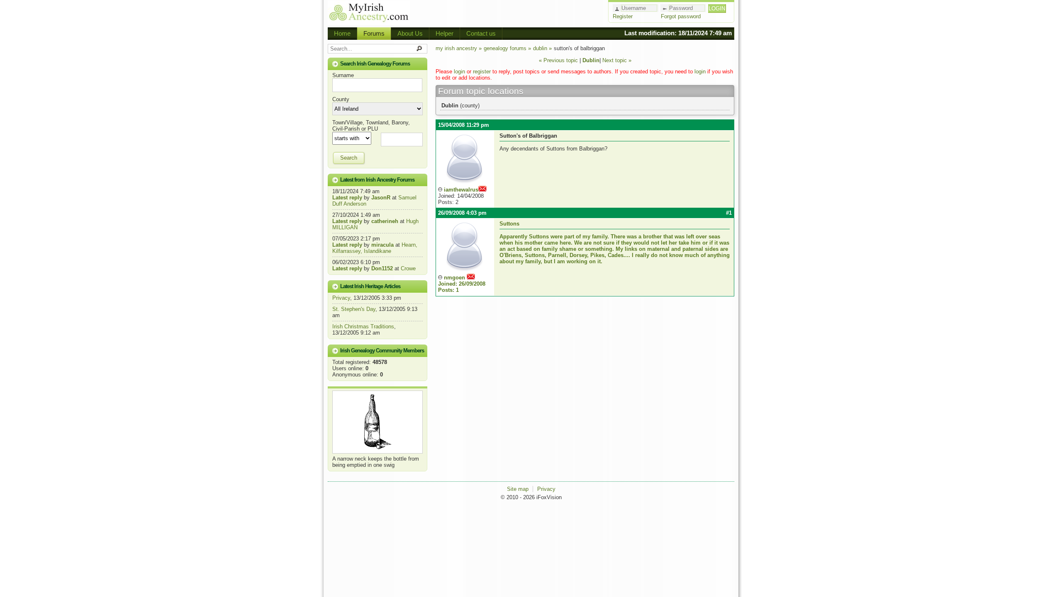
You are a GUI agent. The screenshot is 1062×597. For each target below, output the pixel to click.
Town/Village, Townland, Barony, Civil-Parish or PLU (371, 125)
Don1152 (382, 268)
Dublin (590, 60)
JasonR (380, 197)
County (340, 99)
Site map (518, 489)
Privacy (341, 298)
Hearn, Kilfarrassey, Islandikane (374, 248)
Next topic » (616, 60)
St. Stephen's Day (353, 309)
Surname (343, 75)
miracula (382, 245)
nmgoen (461, 283)
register (482, 71)
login (459, 71)
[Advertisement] (509, 12)
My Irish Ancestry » (459, 48)
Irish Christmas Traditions (363, 326)
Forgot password (681, 16)
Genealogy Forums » (507, 48)
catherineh (384, 221)
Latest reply (347, 197)
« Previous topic (558, 60)
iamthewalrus (461, 190)
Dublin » (542, 48)
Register (623, 16)
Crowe (408, 268)
